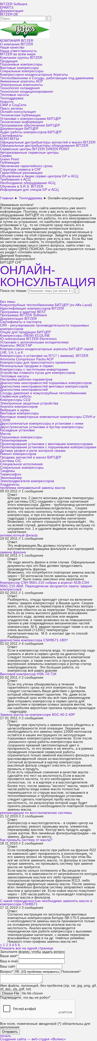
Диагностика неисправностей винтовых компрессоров (44, 386)
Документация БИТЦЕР (19, 128)
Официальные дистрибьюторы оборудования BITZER (44, 145)
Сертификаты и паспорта (21, 322)
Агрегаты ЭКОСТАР (16, 345)
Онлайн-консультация (18, 112)
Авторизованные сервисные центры (29, 152)
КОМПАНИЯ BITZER (16, 41)
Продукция (9, 61)
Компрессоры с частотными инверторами (34, 369)
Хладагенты (9, 484)
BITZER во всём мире (18, 54)
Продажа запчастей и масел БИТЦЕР (30, 457)
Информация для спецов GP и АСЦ (29, 190)
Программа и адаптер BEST (23, 312)
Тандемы (7, 471)
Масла (5, 434)
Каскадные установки (17, 430)
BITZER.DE (9, 14)
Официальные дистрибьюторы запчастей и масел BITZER (48, 142)
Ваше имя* (9, 956)
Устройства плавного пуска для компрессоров (37, 373)
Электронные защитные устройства (29, 403)
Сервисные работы (15, 396)
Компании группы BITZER (21, 58)
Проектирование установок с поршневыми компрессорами (48, 447)
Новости (6, 102)
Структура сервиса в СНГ (20, 169)
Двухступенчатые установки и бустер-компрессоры (41, 427)
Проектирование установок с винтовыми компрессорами (46, 444)
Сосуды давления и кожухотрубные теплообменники (43, 393)
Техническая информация (21, 122)
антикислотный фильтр (19, 535)
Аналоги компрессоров (19, 406)
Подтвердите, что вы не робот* (25, 997)
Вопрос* (6, 972)
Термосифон (10, 474)
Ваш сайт (7, 966)
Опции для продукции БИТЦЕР (25, 332)
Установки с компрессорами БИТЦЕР (30, 119)
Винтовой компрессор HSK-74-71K (28, 674)
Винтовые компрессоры (19, 68)
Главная (6, 198)
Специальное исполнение (21, 464)
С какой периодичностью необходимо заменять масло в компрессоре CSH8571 (46, 902)
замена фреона (13, 552)
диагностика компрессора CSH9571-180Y (34, 640)
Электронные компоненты (21, 85)
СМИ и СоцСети (13, 105)
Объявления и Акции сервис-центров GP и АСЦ (39, 176)
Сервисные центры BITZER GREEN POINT (35, 149)
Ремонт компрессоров (18, 454)
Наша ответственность (18, 51)
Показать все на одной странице (26, 948)
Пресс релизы (11, 108)
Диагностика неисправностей (24, 389)
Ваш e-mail (9, 961)
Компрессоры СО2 (15, 400)
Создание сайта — (33, 1039)
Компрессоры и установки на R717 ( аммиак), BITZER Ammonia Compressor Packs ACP (44, 357)
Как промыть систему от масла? (26, 840)
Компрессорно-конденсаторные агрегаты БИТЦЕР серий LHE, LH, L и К (46, 350)
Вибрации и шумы (15, 410)
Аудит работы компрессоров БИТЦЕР (30, 132)
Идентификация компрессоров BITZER (32, 308)
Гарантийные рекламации (21, 173)
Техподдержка (11, 98)
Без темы (7, 302)
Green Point (9, 159)
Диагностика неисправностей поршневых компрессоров (46, 383)
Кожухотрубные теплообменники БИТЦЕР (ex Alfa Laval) (46, 305)
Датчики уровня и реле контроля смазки (32, 451)
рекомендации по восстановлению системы (36, 813)
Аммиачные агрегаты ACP (21, 81)
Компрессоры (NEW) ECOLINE (25, 335)
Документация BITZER (18, 319)
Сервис (6, 156)
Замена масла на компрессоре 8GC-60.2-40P (37, 714)
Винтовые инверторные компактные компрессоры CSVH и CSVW (47, 418)
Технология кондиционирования (26, 91)
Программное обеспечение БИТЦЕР (30, 125)
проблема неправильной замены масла (32, 488)
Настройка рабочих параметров (26, 379)
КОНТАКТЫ (9, 139)
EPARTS (6, 7)
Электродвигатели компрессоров (27, 481)
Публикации (9, 162)
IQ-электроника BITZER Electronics (28, 339)
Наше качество (12, 47)
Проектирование (13, 440)
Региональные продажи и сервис (27, 366)
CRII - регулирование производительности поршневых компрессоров (44, 327)
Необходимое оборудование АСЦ (27, 183)
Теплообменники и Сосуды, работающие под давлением (47, 78)
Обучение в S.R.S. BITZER (21, 186)
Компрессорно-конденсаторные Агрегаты (34, 74)
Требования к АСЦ (15, 179)
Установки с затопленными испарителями (34, 342)
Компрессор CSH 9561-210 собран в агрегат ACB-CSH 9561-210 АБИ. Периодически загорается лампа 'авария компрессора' (46, 586)
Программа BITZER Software (23, 315)
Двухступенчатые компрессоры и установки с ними (41, 423)
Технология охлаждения (20, 88)
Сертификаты (11, 135)
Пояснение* (71, 972)
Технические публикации (20, 115)
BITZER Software (13, 4)
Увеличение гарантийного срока (26, 166)
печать (5, 1036)
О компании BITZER (16, 44)
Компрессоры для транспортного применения (38, 362)
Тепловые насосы (14, 95)
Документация (11, 11)
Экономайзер (11, 478)
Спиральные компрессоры (22, 71)
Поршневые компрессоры (21, 64)
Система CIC (10, 461)
